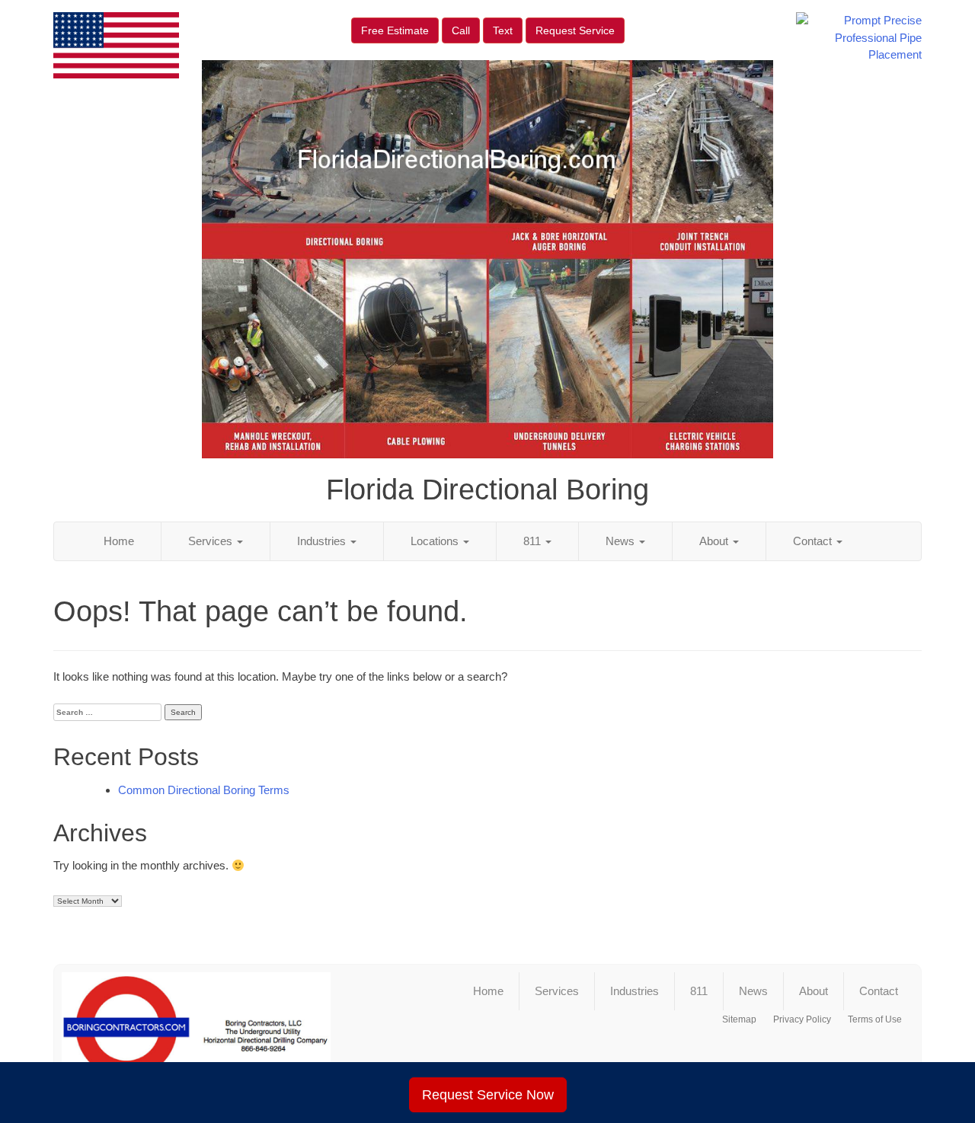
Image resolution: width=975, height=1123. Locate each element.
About (715, 540)
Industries (323, 540)
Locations (436, 540)
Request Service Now (488, 1094)
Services (211, 540)
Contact (814, 540)
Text (503, 30)
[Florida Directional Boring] (196, 1033)
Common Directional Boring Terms (203, 789)
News (622, 540)
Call (461, 30)
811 (533, 540)
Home (119, 540)
